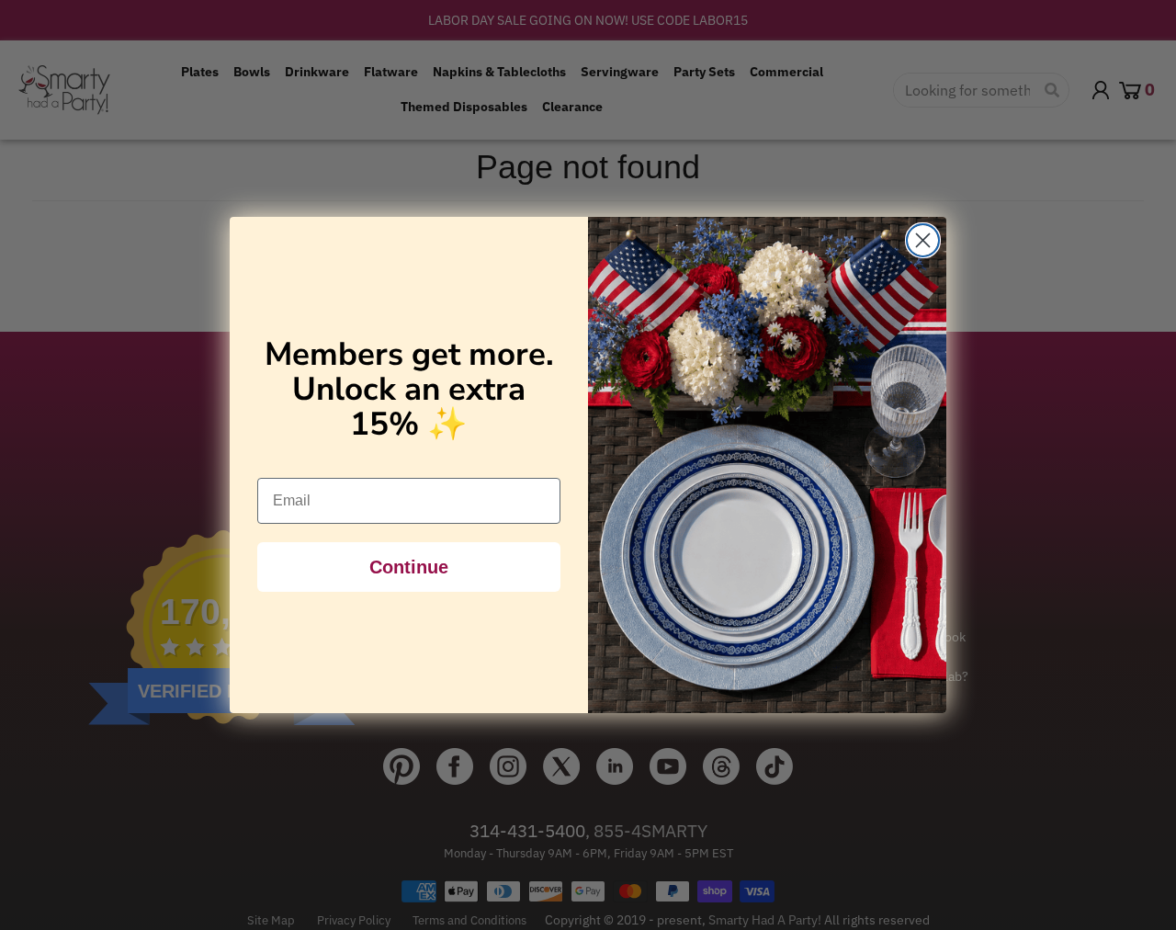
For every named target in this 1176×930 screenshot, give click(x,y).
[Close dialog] (923, 240)
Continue (408, 567)
